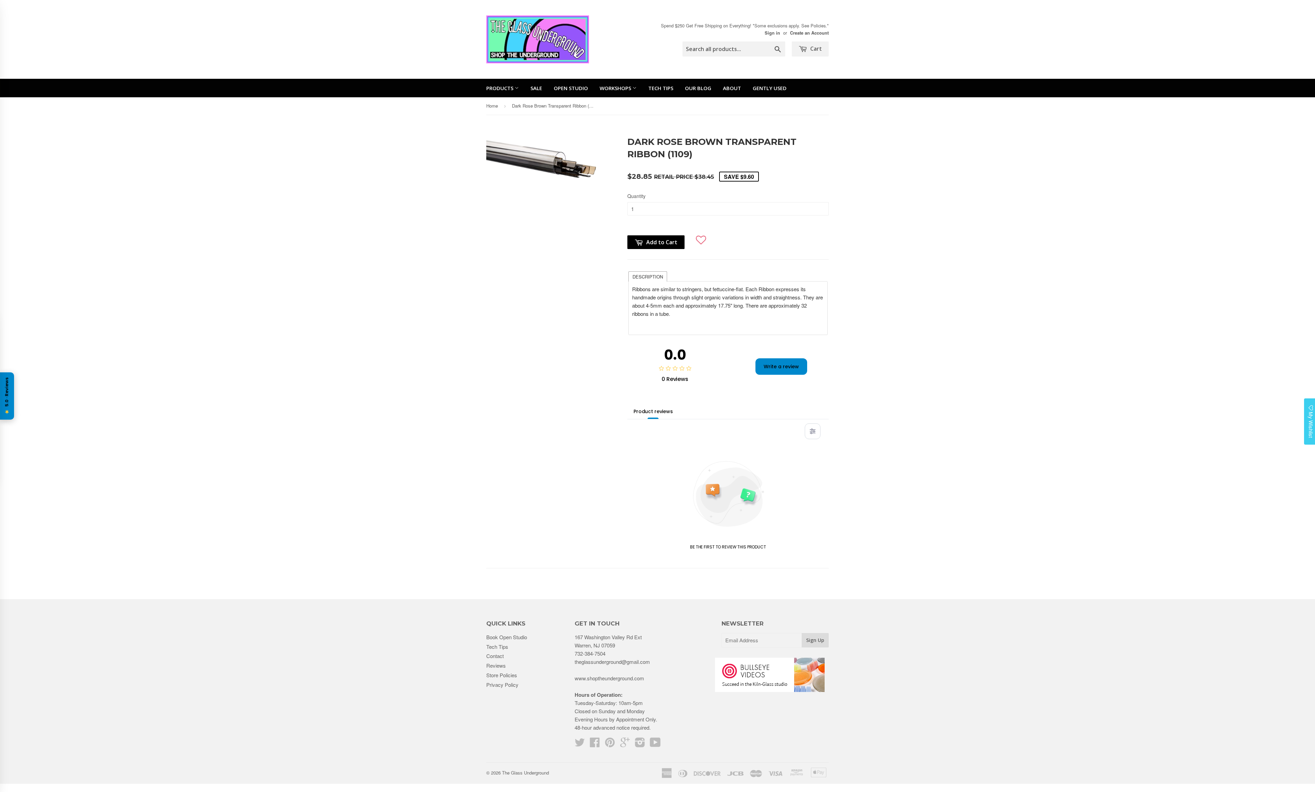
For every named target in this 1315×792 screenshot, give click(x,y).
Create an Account (809, 33)
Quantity (636, 196)
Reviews (496, 665)
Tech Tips (660, 88)
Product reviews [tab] (653, 411)
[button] (701, 237)
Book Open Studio (506, 637)
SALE (536, 88)
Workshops (616, 88)
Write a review (781, 366)
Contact (495, 655)
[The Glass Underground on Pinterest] (610, 744)
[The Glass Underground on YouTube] (655, 744)
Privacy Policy (502, 684)
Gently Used (770, 88)
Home (492, 105)
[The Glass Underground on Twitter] (580, 744)
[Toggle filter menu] (813, 431)
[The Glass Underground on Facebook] (595, 744)
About (732, 88)
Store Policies (501, 675)
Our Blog (698, 88)
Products (500, 88)
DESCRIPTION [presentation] (648, 276)
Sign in (772, 33)
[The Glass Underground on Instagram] (640, 744)
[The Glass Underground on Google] (625, 744)
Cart (815, 48)
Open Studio (571, 88)
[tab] (647, 276)
